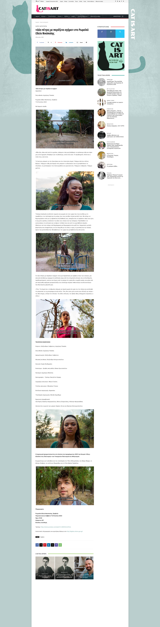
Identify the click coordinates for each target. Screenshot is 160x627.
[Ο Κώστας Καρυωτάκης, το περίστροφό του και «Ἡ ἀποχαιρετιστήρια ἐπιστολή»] (64, 568)
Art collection (110, 88)
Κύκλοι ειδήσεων (111, 141)
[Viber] (56, 545)
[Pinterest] (121, 1)
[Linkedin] (119, 1)
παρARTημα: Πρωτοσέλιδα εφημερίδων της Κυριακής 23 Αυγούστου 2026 (115, 83)
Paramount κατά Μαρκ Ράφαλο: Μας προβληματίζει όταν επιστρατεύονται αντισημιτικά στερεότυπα (115, 146)
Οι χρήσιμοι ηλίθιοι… (112, 166)
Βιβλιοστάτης (45, 573)
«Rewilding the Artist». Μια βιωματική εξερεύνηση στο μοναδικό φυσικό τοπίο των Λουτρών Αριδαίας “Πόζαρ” (114, 93)
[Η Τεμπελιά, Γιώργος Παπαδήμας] (102, 155)
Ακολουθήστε (111, 30)
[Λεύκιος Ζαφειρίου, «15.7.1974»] (102, 125)
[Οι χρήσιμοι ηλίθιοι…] (102, 165)
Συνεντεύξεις (83, 572)
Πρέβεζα (42, 537)
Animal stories (110, 100)
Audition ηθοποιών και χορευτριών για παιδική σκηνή (115, 135)
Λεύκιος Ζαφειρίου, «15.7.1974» (115, 126)
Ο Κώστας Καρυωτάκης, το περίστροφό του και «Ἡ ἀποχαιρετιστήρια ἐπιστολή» (64, 576)
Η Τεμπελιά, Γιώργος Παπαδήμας (112, 156)
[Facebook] (115, 1)
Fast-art (109, 133)
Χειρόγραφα (109, 164)
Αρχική (37, 22)
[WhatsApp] (60, 545)
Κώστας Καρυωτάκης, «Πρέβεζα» (45, 576)
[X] (123, 1)
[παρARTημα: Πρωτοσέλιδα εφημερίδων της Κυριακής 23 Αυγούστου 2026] (102, 82)
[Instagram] (117, 1)
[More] (86, 42)
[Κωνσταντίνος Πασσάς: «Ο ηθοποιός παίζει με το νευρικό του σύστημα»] (84, 568)
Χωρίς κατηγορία (44, 22)
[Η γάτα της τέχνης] (47, 8)
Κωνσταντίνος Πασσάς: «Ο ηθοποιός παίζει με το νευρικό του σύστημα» (84, 576)
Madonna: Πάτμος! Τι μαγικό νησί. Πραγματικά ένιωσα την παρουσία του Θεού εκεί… (115, 176)
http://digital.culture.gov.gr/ (75, 531)
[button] (118, 16)
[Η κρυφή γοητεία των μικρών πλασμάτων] (102, 102)
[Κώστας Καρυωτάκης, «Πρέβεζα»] (45, 568)
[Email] (52, 545)
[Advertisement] (93, 8)
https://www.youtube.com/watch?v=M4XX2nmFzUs (56, 527)
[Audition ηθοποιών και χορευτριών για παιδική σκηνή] (102, 135)
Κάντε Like (102, 30)
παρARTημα (109, 79)
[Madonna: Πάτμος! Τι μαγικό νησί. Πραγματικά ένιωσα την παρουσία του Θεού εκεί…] (102, 175)
